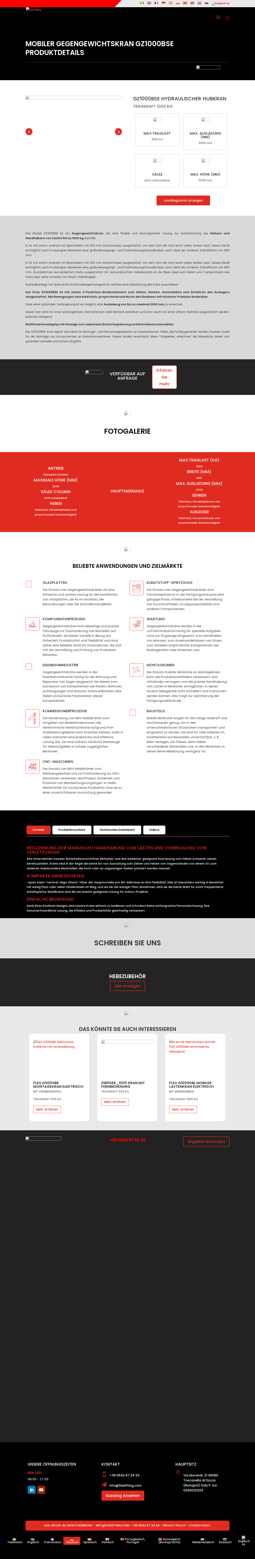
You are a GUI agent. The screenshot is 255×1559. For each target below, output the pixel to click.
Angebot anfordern (206, 1141)
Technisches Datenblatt (117, 830)
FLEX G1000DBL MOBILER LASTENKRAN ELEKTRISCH (123, 1084)
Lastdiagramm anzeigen (183, 200)
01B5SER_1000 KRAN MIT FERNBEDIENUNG (55, 1084)
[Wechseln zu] (142, 4)
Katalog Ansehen (123, 1495)
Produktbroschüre (71, 830)
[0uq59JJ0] (74, 99)
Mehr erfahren (47, 1102)
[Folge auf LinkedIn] (32, 1490)
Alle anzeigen (127, 986)
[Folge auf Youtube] (41, 1490)
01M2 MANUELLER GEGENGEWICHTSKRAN (190, 1084)
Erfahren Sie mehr (164, 377)
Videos (154, 830)
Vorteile (38, 830)
